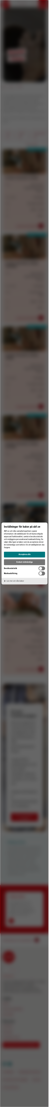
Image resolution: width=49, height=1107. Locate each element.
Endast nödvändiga (24, 562)
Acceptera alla (24, 554)
